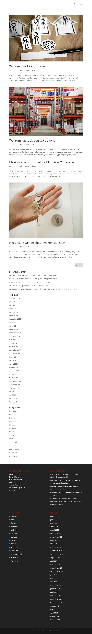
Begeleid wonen (15, 477)
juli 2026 (12, 302)
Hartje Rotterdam (15, 479)
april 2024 (13, 343)
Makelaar (12, 432)
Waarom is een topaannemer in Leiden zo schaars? (28, 286)
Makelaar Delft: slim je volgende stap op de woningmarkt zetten (33, 279)
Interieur (12, 421)
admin (15, 70)
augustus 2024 (14, 340)
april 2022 (13, 374)
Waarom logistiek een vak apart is (32, 140)
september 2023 (15, 353)
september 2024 (15, 336)
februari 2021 (14, 402)
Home (11, 474)
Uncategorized (14, 449)
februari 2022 (14, 378)
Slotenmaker (35, 246)
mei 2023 (12, 360)
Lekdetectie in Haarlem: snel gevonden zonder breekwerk (30, 282)
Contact (12, 490)
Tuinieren (12, 446)
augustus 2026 (14, 298)
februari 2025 (14, 329)
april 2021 (13, 395)
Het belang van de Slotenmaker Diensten (37, 243)
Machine (12, 428)
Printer (33, 166)
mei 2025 (12, 326)
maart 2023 (13, 364)
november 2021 (15, 381)
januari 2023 (14, 371)
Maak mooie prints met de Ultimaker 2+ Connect (42, 162)
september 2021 (15, 385)
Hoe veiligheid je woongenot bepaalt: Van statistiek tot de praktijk (33, 275)
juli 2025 (12, 322)
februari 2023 (14, 367)
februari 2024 (14, 347)
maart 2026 (13, 312)
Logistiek (34, 144)
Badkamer (13, 411)
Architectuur (14, 485)
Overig (33, 70)
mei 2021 (12, 391)
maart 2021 (13, 398)
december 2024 (15, 333)
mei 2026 (12, 305)
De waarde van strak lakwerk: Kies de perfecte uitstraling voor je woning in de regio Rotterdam (44, 289)
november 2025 (15, 319)
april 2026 (13, 309)
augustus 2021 (14, 388)
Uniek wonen (14, 482)
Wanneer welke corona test (28, 66)
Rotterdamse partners (17, 487)
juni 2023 (12, 357)
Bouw (11, 414)
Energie (12, 418)
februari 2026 (14, 315)
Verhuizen (13, 452)
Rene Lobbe (54, 631)
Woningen (13, 456)
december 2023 (15, 350)
